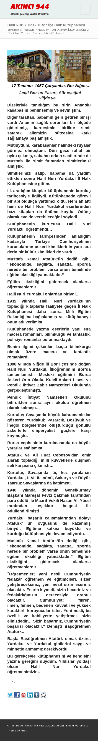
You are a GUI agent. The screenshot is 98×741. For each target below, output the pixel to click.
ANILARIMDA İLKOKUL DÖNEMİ (70, 29)
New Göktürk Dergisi (51, 725)
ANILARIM (43, 29)
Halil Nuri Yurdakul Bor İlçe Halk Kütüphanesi (46, 25)
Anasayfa (29, 29)
